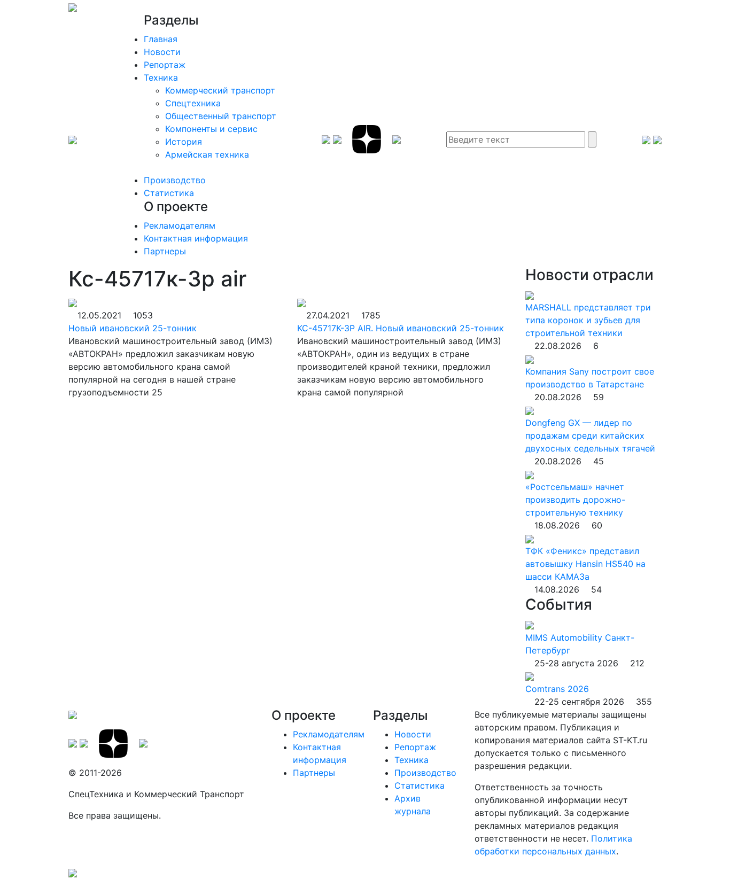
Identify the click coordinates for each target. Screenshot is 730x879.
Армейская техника (207, 154)
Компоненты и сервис (211, 128)
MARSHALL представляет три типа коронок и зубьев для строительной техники (588, 320)
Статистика (169, 193)
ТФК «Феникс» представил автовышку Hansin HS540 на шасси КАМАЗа (585, 564)
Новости (162, 51)
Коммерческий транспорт (220, 90)
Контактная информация (196, 238)
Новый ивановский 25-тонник (132, 328)
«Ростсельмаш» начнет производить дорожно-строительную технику (575, 499)
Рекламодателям (179, 225)
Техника (161, 77)
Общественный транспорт (220, 116)
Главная (160, 39)
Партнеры (165, 251)
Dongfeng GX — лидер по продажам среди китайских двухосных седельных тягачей (590, 435)
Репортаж (164, 64)
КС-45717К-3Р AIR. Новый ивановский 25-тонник (400, 328)
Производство (175, 180)
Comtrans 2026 (557, 688)
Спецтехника (193, 103)
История (183, 141)
